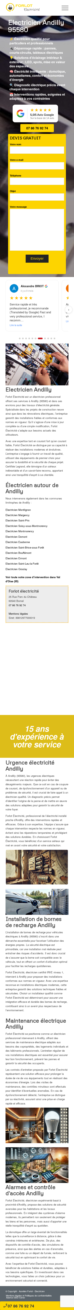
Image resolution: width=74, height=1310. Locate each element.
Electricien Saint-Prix (18, 520)
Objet (13, 191)
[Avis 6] (35, 338)
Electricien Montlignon (18, 510)
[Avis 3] (26, 338)
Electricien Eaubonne (18, 542)
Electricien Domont (16, 536)
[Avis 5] (32, 338)
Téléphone (15, 175)
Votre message (18, 206)
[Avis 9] (48, 338)
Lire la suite (16, 321)
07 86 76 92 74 (37, 128)
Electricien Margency (18, 515)
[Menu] (63, 8)
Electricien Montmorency (20, 531)
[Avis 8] (43, 338)
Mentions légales (18, 613)
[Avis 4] (29, 338)
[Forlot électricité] (31, 8)
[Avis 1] (20, 338)
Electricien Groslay (16, 569)
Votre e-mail (16, 160)
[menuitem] (63, 8)
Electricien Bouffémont (18, 553)
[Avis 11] (54, 338)
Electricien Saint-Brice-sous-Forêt (25, 547)
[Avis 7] (38, 338)
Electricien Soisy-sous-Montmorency (27, 526)
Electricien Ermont (16, 558)
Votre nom (15, 144)
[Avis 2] (23, 338)
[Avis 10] (51, 338)
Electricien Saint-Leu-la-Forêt (22, 563)
